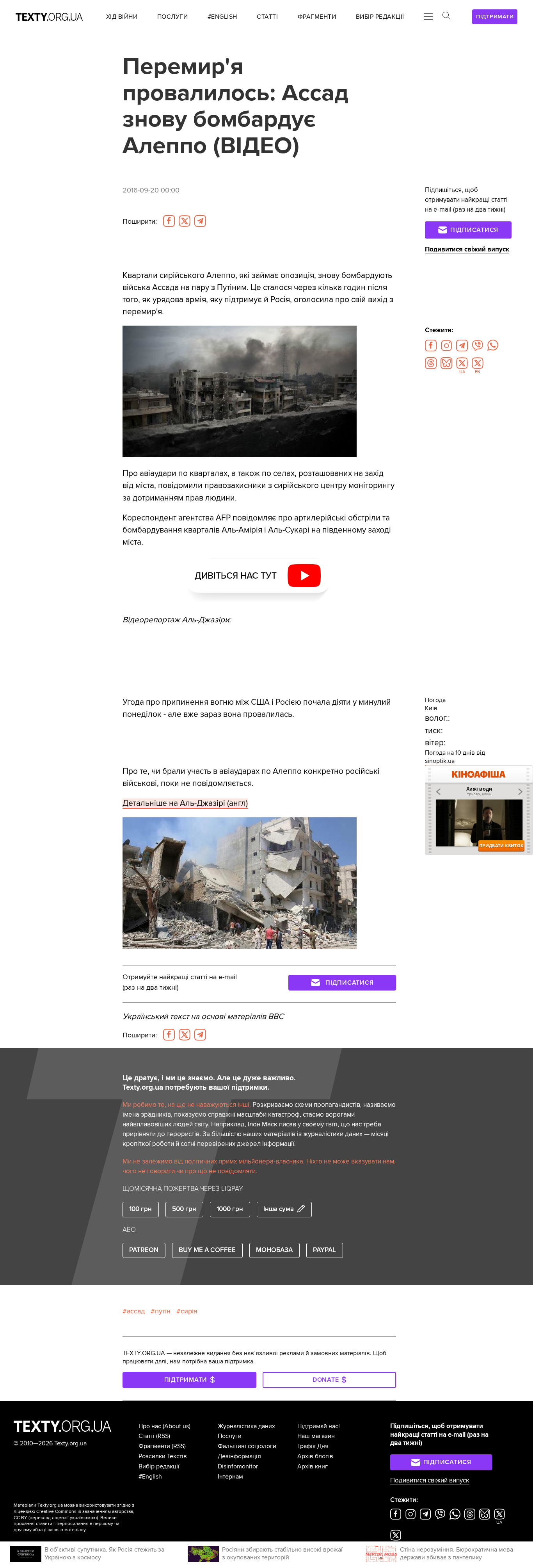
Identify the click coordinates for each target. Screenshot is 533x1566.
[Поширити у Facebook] (169, 221)
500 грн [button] (184, 1209)
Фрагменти (154, 1446)
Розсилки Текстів (163, 1456)
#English (150, 1476)
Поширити (140, 221)
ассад (136, 1311)
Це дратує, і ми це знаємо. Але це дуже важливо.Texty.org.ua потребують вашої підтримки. (209, 1082)
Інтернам (230, 1476)
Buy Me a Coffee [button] (207, 1250)
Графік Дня (313, 1446)
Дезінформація (239, 1456)
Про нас (150, 1426)
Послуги (230, 1436)
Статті (147, 1436)
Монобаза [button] (274, 1250)
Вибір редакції (159, 1466)
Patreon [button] (143, 1250)
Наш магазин (316, 1436)
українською (83, 1518)
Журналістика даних (246, 1426)
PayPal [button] (324, 1250)
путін (163, 1311)
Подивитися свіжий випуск (467, 249)
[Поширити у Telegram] (200, 221)
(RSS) (163, 1436)
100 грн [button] (140, 1209)
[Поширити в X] (184, 221)
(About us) (176, 1426)
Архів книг (312, 1466)
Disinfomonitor (238, 1466)
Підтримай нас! (318, 1426)
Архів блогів (315, 1456)
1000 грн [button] (230, 1209)
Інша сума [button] (278, 1209)
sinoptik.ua (440, 761)
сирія (189, 1311)
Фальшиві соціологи (247, 1446)
